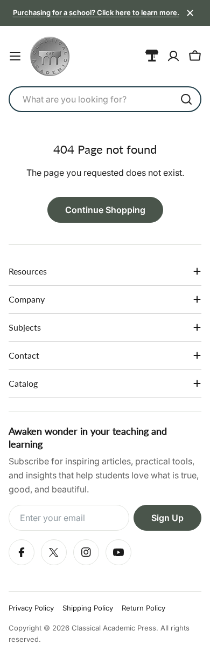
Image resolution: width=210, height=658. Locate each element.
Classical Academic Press (114, 627)
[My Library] (151, 56)
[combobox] (105, 99)
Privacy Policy (31, 608)
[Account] (173, 56)
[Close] (190, 12)
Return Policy (143, 608)
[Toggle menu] (15, 56)
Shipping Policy (87, 608)
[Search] (186, 99)
